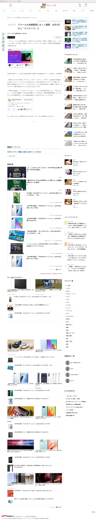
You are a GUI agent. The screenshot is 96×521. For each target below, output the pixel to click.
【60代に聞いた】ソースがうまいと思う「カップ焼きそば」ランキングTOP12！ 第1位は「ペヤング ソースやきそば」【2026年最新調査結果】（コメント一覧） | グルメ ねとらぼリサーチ (78, 260)
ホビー (67, 313)
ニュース (13, 10)
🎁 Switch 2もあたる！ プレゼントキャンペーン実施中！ (10, 1)
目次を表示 (58, 37)
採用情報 (42, 518)
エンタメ (22, 10)
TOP (4, 10)
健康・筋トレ (69, 324)
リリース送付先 (69, 410)
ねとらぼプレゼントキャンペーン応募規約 (75, 401)
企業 (24, 152)
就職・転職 (68, 335)
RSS (34, 518)
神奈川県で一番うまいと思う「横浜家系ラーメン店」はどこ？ (80, 203)
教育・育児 (65, 10)
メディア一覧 (4, 518)
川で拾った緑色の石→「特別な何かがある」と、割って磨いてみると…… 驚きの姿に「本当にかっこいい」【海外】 (80, 118)
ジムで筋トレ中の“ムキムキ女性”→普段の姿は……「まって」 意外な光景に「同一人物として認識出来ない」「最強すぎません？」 (80, 90)
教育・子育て (69, 341)
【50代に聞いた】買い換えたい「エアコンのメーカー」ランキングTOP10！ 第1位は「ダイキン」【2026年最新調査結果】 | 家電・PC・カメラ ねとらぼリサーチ (77, 249)
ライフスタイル (70, 316)
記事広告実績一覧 (69, 415)
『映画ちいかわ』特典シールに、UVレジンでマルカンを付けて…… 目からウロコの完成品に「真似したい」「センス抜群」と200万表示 (80, 145)
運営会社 (38, 518)
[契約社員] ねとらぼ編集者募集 (73, 404)
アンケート (68, 155)
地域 (48, 10)
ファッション (69, 310)
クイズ (30, 10)
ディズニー (68, 305)
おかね (67, 291)
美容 (67, 347)
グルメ (39, 10)
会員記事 (92, 10)
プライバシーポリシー (27, 518)
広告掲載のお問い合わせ (71, 412)
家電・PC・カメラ (70, 333)
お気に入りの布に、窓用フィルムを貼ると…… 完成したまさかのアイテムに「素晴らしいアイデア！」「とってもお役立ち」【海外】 (80, 127)
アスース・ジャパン (14, 41)
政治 (67, 338)
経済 (67, 344)
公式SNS (10, 518)
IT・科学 (68, 285)
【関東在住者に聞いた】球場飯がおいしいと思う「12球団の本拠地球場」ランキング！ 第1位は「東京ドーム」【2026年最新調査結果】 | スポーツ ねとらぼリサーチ (77, 227)
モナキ (72, 380)
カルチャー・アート (71, 293)
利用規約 (93, 512)
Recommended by (52, 269)
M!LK (72, 368)
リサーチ (83, 10)
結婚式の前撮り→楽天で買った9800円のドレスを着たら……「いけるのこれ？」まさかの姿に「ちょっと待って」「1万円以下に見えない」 (80, 81)
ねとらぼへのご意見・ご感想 (72, 398)
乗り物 (67, 319)
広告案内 (14, 518)
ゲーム (67, 302)
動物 (74, 10)
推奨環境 (46, 518)
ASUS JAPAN (12, 156)
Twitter (38, 152)
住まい (56, 10)
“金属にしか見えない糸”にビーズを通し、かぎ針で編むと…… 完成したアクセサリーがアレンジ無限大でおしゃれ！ (80, 72)
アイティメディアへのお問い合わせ (74, 407)
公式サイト (31, 152)
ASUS (9, 152)
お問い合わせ (19, 518)
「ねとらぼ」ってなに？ (71, 396)
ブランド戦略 (17, 152)
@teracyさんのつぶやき (27, 116)
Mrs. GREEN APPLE (75, 362)
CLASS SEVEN (74, 374)
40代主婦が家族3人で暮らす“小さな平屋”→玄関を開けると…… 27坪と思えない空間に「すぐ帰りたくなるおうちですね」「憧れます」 (80, 63)
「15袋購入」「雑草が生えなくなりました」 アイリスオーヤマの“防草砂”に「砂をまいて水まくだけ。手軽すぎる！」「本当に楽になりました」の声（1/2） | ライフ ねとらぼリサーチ (77, 270)
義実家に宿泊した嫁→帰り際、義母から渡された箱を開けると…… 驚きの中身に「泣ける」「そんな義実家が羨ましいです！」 (80, 109)
